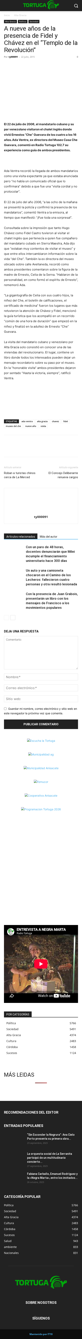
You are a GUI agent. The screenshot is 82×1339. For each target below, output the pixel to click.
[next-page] (12, 617)
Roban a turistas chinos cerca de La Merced (19, 475)
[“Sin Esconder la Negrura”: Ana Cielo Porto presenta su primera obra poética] (14, 1140)
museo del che (13, 426)
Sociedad (34, 21)
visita (43, 426)
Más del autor (48, 536)
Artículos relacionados (20, 536)
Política (22, 21)
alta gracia (42, 421)
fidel (65, 421)
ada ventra (27, 421)
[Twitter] (17, 66)
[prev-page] (6, 617)
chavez (55, 421)
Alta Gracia (20, 15)
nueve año (30, 426)
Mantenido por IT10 (41, 1334)
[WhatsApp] (26, 66)
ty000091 (13, 56)
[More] (35, 66)
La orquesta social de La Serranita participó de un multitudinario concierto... (49, 1157)
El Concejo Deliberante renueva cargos (63, 475)
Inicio (7, 15)
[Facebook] (8, 66)
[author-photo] (41, 511)
